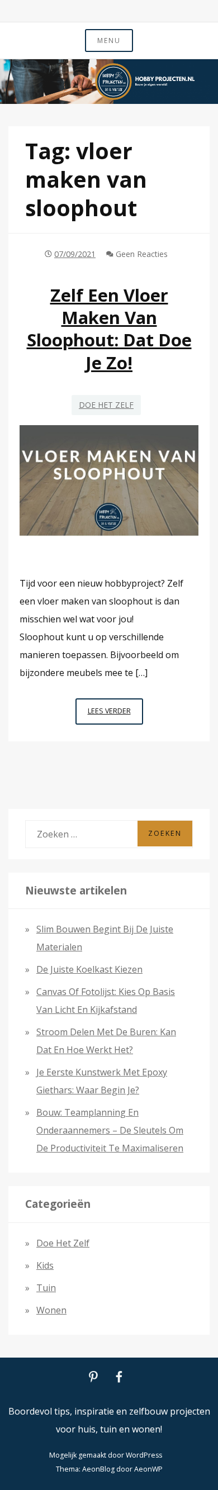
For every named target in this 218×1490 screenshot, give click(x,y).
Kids (45, 1265)
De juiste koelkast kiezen (89, 969)
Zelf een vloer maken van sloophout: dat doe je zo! (109, 328)
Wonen (51, 1310)
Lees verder (115, 715)
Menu (109, 40)
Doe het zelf (106, 404)
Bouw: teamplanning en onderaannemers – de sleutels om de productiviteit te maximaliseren (109, 1130)
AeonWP (148, 1469)
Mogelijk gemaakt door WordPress (105, 1455)
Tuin (46, 1288)
